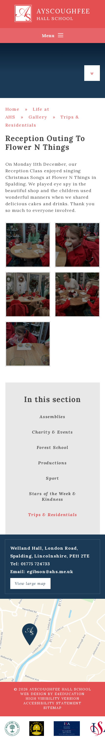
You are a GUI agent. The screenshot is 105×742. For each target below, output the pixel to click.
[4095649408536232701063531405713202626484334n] (28, 294)
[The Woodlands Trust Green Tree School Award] (36, 728)
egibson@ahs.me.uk (50, 571)
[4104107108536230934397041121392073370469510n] (28, 245)
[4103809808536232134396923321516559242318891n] (77, 245)
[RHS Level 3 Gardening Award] (12, 728)
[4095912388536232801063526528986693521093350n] (28, 344)
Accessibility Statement (52, 703)
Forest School (52, 447)
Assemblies (52, 416)
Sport (52, 478)
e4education (70, 694)
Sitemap (52, 708)
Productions (52, 463)
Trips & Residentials (52, 514)
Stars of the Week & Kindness (52, 496)
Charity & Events (52, 432)
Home (12, 109)
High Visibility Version (53, 698)
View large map (30, 583)
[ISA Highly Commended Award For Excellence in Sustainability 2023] (67, 728)
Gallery (38, 117)
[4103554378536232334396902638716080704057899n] (77, 294)
